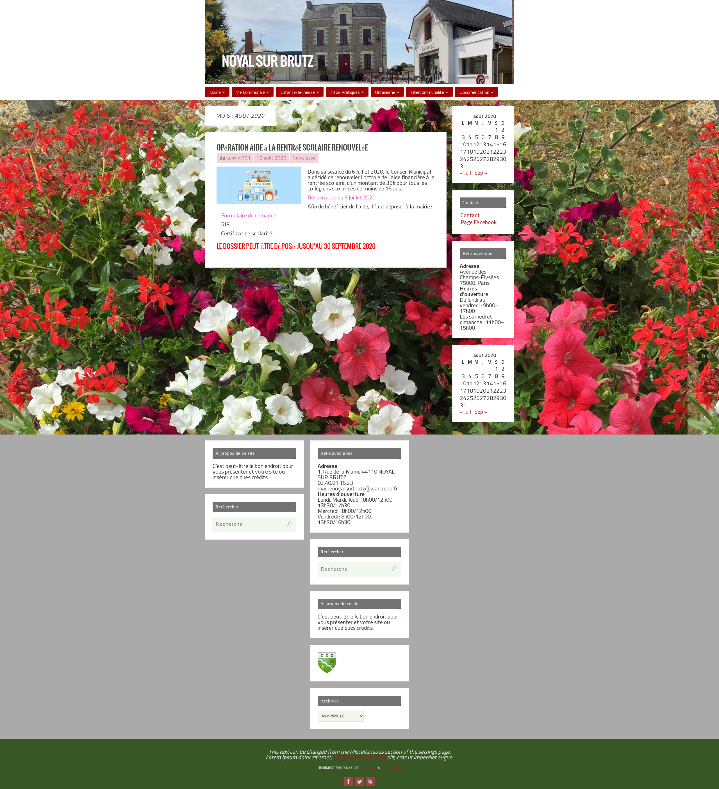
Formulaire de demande (248, 215)
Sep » (480, 172)
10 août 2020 (271, 158)
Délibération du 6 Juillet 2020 (342, 197)
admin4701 (238, 158)
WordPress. (391, 767)
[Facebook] (348, 781)
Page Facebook (479, 222)
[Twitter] (359, 781)
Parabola (368, 767)
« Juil (465, 172)
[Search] (289, 523)
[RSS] (370, 781)
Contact (470, 215)
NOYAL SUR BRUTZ (267, 62)
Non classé (304, 158)
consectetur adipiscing (359, 757)
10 (463, 144)
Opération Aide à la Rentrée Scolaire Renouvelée (292, 148)
